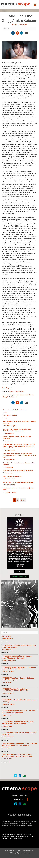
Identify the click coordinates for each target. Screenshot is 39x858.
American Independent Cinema (23, 395)
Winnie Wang (7, 682)
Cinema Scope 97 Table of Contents (15, 410)
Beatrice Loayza (10, 426)
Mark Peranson (8, 638)
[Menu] (35, 4)
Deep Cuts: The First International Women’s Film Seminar (19, 463)
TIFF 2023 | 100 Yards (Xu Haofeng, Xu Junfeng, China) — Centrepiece (18, 646)
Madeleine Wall (8, 748)
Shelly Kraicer (8, 649)
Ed (6, 412)
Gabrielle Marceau (9, 660)
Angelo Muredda (8, 693)
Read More (5, 642)
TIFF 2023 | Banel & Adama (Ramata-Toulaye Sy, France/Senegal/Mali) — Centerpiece (19, 744)
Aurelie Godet (7, 726)
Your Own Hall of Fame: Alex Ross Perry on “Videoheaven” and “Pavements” (17, 430)
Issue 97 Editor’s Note (10, 415)
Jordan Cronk (9, 441)
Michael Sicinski (8, 671)
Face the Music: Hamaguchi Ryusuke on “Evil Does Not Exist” (19, 422)
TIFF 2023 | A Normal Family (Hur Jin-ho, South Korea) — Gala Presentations (18, 668)
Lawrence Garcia (10, 492)
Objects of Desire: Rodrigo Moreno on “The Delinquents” (17, 437)
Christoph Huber (10, 459)
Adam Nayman (7, 388)
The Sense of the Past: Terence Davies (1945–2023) (18, 489)
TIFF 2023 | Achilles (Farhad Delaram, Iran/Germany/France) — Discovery (15, 690)
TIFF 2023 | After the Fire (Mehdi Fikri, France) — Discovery (19, 701)
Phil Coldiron (9, 473)
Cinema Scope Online (19, 24)
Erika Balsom (9, 467)
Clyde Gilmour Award (18, 836)
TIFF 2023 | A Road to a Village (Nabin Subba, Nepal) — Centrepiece (17, 679)
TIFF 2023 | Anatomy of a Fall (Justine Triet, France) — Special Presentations (17, 722)
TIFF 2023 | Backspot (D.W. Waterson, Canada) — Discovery (19, 733)
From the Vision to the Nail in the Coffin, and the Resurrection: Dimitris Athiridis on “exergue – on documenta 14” (19, 446)
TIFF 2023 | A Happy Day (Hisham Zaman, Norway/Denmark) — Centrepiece (16, 657)
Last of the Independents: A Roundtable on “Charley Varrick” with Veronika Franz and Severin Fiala (19, 455)
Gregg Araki (6, 397)
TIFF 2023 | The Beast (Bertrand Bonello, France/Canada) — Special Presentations (17, 755)
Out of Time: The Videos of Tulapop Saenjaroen (18, 482)
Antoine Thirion (10, 450)
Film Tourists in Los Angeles (12, 476)
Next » (23, 500)
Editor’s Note (6, 636)
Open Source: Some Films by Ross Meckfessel (18, 470)
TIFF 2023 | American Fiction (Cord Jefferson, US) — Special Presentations (18, 711)
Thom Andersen (10, 479)
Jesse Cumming (10, 484)
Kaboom (14, 397)
